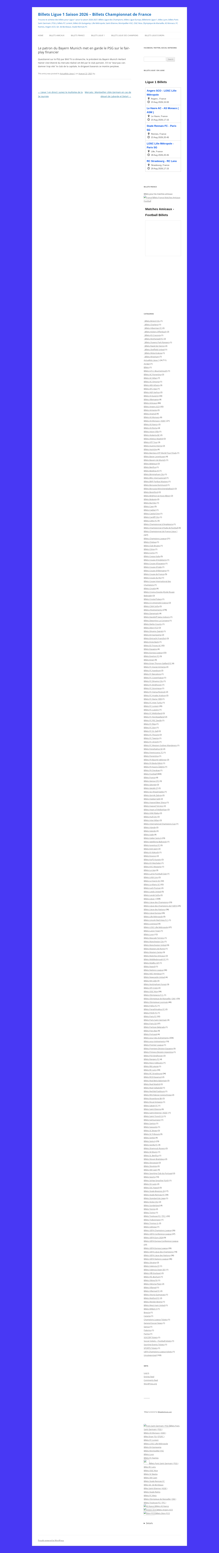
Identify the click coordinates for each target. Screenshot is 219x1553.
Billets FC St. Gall (151, 731)
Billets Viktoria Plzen (152, 1284)
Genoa (147, 1326)
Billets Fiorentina (151, 756)
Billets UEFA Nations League (156, 1259)
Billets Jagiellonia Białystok (155, 841)
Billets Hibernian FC (153, 328)
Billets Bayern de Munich (155, 460)
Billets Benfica (150, 467)
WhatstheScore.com (165, 1412)
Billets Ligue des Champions (124, 35)
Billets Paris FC (150, 1016)
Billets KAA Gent (151, 848)
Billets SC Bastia (150, 1474)
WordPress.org (150, 1383)
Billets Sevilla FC (151, 1144)
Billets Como (149, 552)
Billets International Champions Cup (160, 823)
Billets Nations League (153, 970)
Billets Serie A (149, 1141)
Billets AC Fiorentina (152, 374)
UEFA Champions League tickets (158, 1351)
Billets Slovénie (150, 1166)
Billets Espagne (150, 649)
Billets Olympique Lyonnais (156, 1002)
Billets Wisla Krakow (153, 353)
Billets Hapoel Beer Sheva (155, 802)
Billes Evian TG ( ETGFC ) (154, 1436)
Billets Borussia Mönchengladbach (159, 488)
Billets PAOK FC (150, 1013)
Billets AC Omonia (151, 381)
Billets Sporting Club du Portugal (158, 1173)
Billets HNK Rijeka (151, 813)
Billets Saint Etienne (152, 1109)
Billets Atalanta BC (152, 435)
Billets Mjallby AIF (151, 963)
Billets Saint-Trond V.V (153, 1116)
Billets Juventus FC (152, 845)
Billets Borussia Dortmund (155, 485)
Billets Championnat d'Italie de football (161, 527)
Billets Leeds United (152, 891)
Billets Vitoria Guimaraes (154, 1294)
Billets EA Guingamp (152, 634)
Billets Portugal (150, 1034)
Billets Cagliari (150, 510)
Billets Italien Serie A (152, 838)
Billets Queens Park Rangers (156, 342)
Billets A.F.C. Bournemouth (155, 371)
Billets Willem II (150, 1309)
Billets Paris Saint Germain (155, 1020)
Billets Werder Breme (153, 1301)
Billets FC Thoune (151, 734)
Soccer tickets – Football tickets (157, 1341)
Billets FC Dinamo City (153, 681)
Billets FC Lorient (151, 706)
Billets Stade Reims (152, 1492)
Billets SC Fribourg (152, 1134)
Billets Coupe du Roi (152, 577)
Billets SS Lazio (150, 1184)
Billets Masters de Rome (154, 948)
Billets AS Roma (150, 428)
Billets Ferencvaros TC (153, 752)
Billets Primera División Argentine (158, 1052)
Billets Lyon (149, 934)
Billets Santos (150, 1123)
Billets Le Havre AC (152, 881)
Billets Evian (149, 659)
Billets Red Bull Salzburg (154, 1091)
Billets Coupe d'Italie (153, 567)
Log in (146, 1373)
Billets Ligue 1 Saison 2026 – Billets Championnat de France (94, 14)
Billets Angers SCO (152, 406)
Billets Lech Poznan (152, 888)
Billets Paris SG (150, 1023)
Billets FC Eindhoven (153, 684)
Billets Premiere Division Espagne (158, 1048)
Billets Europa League (153, 652)
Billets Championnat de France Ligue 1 (160, 531)
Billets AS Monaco (151, 417)
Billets (146, 367)
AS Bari (147, 363)
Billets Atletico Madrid (153, 438)
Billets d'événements (153, 610)
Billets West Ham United (154, 1305)
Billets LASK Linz (151, 877)
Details (149, 1523)
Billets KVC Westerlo (152, 866)
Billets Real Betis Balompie (155, 1080)
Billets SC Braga (150, 1130)
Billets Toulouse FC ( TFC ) (155, 1216)
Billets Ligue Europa (154, 35)
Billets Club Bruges (152, 545)
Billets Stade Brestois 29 (154, 1191)
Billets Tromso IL (151, 1223)
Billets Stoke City (151, 1202)
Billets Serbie (149, 1137)
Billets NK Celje (150, 980)
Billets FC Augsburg (152, 670)
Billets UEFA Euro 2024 (153, 1237)
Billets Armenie (150, 410)
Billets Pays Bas (150, 1030)
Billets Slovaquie (151, 1162)
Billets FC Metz (150, 1495)
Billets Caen (149, 506)
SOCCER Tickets (150, 1337)
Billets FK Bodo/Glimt (153, 763)
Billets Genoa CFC (151, 781)
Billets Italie (149, 834)
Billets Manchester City (154, 941)
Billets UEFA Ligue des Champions (158, 1251)
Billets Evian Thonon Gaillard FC (157, 663)
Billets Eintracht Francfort (155, 638)
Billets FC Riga (150, 724)
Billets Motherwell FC (153, 338)
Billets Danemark (151, 613)
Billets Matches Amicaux (154, 955)
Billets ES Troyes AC (152, 645)
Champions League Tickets (155, 1319)
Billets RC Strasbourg (153, 1073)
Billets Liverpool (151, 923)
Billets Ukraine (150, 1262)
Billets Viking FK (150, 1280)
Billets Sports (149, 1177)
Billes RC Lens (150, 1467)
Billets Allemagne (151, 399)
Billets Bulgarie (150, 499)
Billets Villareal (150, 1287)
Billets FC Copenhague (153, 677)
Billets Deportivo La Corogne (156, 620)
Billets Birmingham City (154, 474)
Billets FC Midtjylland (153, 713)
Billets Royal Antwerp (153, 1102)
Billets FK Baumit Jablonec (155, 759)
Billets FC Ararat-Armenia (155, 667)
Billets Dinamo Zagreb (153, 631)
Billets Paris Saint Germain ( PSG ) (163, 1463)
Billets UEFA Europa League (156, 1248)
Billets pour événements (154, 1041)
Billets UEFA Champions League (157, 1230)
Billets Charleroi (151, 324)
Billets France (78, 35)
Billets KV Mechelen (152, 863)
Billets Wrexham (151, 356)
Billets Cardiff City (151, 517)
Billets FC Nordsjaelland (154, 717)
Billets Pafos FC (150, 1005)
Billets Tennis (149, 1209)
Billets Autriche (150, 449)
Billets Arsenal (150, 413)
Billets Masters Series (153, 952)
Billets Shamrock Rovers (154, 1148)
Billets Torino (149, 1212)
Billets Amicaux (56, 35)
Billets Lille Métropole (153, 916)
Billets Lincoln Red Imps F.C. (156, 920)
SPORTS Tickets (150, 1348)
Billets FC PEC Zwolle (153, 720)
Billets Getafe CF (151, 788)
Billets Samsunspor (152, 1119)
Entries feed (149, 1376)
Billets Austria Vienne (153, 445)
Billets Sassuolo (150, 1127)
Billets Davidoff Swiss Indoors (157, 617)
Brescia (147, 1312)
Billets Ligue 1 (98, 35)
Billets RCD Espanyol (153, 1077)
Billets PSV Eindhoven (153, 1055)
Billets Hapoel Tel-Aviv (153, 806)
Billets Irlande (150, 827)
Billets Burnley (150, 503)
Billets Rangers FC (151, 1059)
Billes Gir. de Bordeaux (153, 1484)
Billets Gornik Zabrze (153, 795)
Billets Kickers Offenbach (155, 331)
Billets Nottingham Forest (155, 984)
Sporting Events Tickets (154, 1344)
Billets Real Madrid (152, 1084)
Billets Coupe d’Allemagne (155, 570)
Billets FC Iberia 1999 (153, 699)
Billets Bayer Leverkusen (154, 456)
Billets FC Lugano (151, 709)
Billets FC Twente (151, 738)
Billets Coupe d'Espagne (154, 563)
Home (40, 35)
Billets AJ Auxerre (151, 396)
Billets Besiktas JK (151, 470)
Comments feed (151, 1380)
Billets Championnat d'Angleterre (158, 524)
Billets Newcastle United (154, 977)
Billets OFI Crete (151, 988)
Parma (147, 1333)
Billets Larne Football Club (155, 873)
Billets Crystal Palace (153, 599)
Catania (147, 1316)
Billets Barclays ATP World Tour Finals (160, 453)
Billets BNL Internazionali (155, 478)
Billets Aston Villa (151, 431)
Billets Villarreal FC (152, 1291)
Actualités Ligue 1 (67, 73)
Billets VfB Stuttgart (152, 1273)
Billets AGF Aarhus (152, 392)
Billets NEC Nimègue (153, 973)
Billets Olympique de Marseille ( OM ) (160, 998)
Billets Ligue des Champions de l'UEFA (160, 906)
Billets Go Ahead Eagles (154, 791)
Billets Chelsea (150, 542)
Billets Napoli (149, 966)
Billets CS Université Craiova (156, 602)
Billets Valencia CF (151, 1266)
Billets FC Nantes (151, 1458)
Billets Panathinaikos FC (154, 1009)
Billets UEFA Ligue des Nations (157, 1255)
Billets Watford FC (151, 1298)
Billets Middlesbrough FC (155, 959)
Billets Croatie (150, 588)
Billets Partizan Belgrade (154, 1027)
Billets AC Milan (150, 378)
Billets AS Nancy (151, 424)
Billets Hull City (150, 816)
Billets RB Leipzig (151, 1066)
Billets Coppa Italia (152, 556)
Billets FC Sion (150, 727)
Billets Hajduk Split (152, 799)
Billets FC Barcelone (152, 674)
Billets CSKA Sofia (151, 606)
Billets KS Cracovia (152, 335)
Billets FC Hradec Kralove (155, 695)
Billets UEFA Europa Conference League (161, 1241)
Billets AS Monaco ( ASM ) (155, 420)
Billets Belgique (150, 463)
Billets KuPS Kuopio (152, 859)
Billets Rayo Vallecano (153, 1062)
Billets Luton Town (152, 930)
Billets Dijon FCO (151, 627)
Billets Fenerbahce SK (153, 749)
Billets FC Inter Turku (153, 702)
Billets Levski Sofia (152, 895)
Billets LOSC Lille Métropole (156, 927)
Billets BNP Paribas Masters (156, 481)
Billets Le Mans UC (152, 884)
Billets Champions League (155, 538)
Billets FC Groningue (152, 688)
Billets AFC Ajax (150, 388)
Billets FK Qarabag (152, 770)
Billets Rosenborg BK (153, 1098)
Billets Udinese (150, 1226)
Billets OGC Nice (151, 991)
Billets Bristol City (152, 321)
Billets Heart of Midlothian (155, 809)
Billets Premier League (153, 1045)
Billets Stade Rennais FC (154, 1194)
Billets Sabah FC (151, 1105)
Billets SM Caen (150, 1169)
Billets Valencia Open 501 (155, 1269)
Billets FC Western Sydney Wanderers (160, 745)
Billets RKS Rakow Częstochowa (157, 1095)
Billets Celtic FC (150, 520)
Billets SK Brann (150, 1152)
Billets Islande (150, 831)
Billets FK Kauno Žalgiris (154, 766)
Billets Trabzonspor (152, 1219)
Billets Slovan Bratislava (154, 1159)
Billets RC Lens (150, 1070)
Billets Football (150, 774)
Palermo (147, 1330)
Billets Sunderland (152, 1205)
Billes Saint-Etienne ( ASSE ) (155, 1488)
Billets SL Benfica (151, 1155)
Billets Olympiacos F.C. (153, 995)
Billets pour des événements (156, 1037)
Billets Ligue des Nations (154, 909)
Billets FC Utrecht (151, 741)
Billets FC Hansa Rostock (154, 692)
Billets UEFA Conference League (157, 1234)
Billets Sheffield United (154, 349)
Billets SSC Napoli (151, 1187)
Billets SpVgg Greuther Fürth (156, 1180)
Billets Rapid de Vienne (154, 346)
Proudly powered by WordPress (51, 1540)
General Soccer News (153, 1323)
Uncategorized (150, 1355)
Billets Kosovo (150, 856)
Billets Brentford (151, 492)
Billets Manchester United (155, 945)
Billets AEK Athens (152, 385)
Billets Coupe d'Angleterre (155, 560)
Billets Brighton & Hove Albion (157, 495)
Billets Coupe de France (154, 574)
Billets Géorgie (150, 784)
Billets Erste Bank (151, 642)
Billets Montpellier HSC (154, 1450)
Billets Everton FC (151, 656)
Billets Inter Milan (151, 820)
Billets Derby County (153, 624)
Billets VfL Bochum (152, 1276)
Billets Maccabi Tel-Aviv (154, 938)
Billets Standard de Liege (154, 1198)
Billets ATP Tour (150, 442)
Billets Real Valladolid (153, 1087)
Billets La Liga (150, 870)
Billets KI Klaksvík (151, 852)
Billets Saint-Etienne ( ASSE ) (156, 1112)
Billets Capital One (152, 513)
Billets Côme (149, 549)
